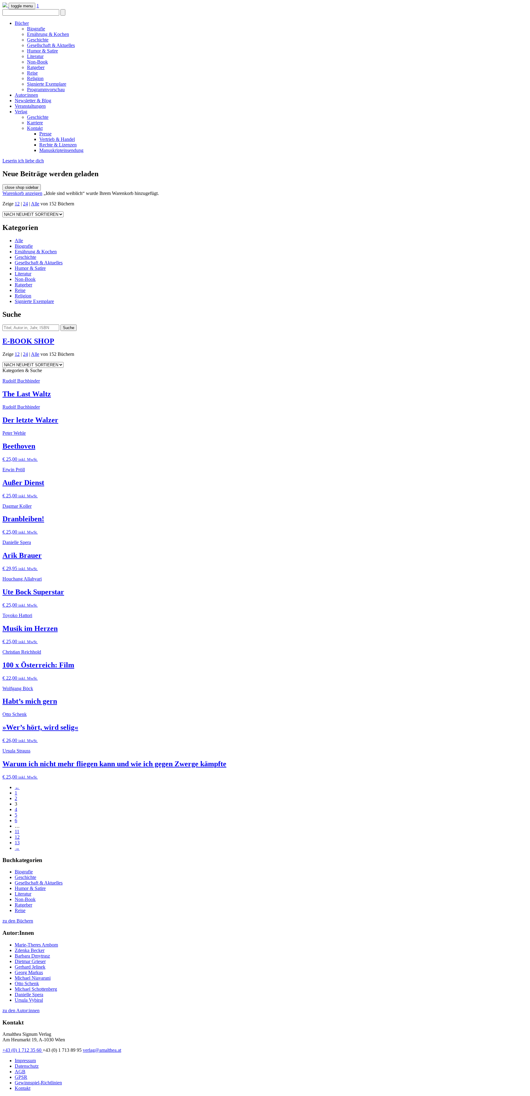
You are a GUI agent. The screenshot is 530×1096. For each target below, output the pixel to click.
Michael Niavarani (33, 978)
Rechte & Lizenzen (58, 144)
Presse (45, 133)
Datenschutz (27, 1066)
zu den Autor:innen (21, 1010)
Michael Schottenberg (36, 989)
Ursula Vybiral (29, 1000)
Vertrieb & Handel (57, 139)
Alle (35, 203)
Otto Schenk (27, 983)
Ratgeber (35, 67)
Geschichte (37, 39)
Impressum (25, 1060)
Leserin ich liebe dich (23, 160)
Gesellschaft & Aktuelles (51, 45)
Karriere (35, 122)
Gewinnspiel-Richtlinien (38, 1082)
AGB (20, 1071)
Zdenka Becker (29, 950)
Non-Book (37, 61)
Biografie (36, 28)
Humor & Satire (42, 50)
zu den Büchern (17, 920)
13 (17, 842)
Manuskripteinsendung (61, 150)
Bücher (22, 23)
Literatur (35, 56)
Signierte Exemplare (46, 84)
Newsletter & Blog (33, 100)
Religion (35, 78)
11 (17, 831)
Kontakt (35, 128)
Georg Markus (29, 972)
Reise (32, 73)
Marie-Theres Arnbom (36, 944)
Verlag (21, 111)
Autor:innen (26, 95)
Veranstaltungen (30, 106)
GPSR (21, 1077)
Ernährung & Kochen (48, 34)
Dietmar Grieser (30, 961)
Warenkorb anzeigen (22, 193)
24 (25, 203)
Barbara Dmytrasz (32, 955)
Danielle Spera (29, 994)
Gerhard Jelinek (30, 967)
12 (17, 203)
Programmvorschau (46, 89)
